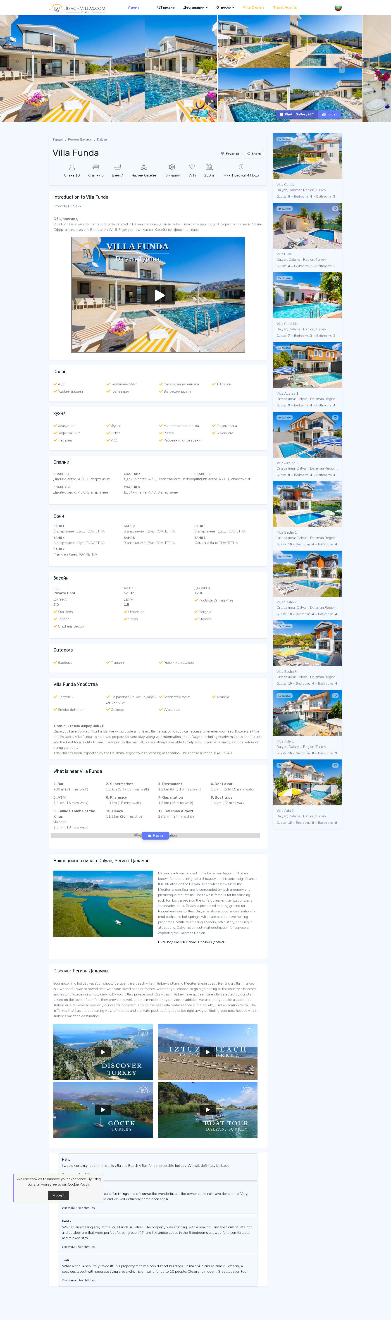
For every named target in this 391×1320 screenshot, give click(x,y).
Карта (332, 114)
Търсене (167, 7)
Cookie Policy (78, 1184)
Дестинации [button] (193, 7)
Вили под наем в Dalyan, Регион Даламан (191, 942)
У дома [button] (133, 7)
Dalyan (102, 140)
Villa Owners (254, 7)
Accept (58, 1195)
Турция (58, 140)
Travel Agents (285, 7)
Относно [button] (223, 7)
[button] (192, 118)
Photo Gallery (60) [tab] (300, 114)
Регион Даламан (80, 140)
